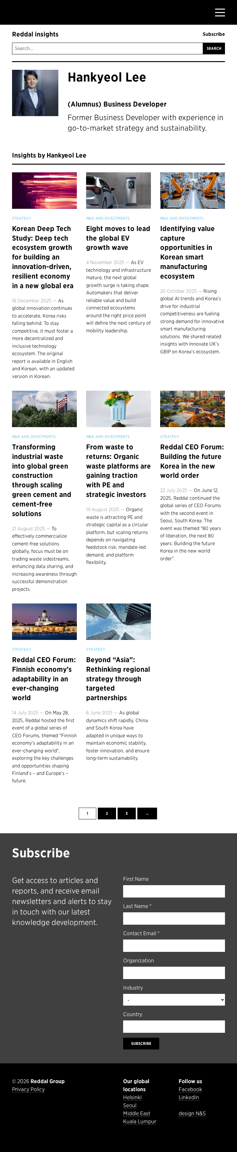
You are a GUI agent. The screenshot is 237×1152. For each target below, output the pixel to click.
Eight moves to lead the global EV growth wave (118, 238)
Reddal (30, 12)
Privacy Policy (28, 1089)
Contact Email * (141, 933)
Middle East (136, 1113)
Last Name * (137, 906)
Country (132, 1014)
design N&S (192, 1113)
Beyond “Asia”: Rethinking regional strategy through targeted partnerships (118, 679)
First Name (136, 879)
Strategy (21, 218)
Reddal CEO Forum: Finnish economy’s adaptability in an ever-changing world (44, 679)
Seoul (129, 1105)
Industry (133, 988)
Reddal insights (35, 34)
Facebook (190, 1089)
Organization (138, 960)
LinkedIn (189, 1097)
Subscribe (214, 34)
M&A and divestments (108, 218)
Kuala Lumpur (139, 1121)
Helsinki (132, 1097)
